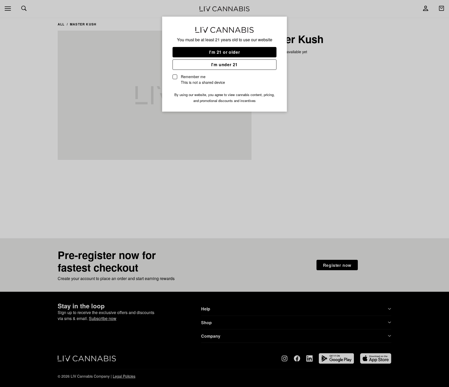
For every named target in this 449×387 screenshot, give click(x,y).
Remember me (203, 79)
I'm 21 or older (224, 52)
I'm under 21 (224, 64)
